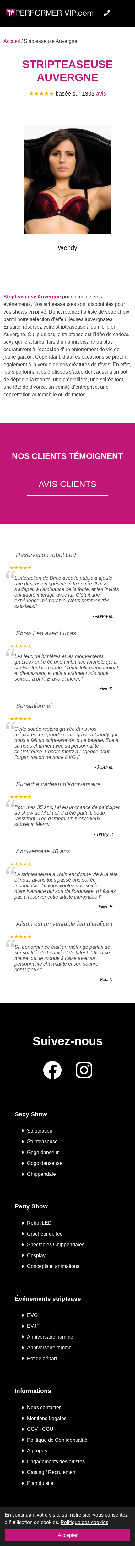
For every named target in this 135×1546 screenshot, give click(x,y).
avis (101, 94)
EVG (32, 1315)
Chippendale (41, 1174)
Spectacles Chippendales (55, 1244)
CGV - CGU (40, 1429)
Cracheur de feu (45, 1233)
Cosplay (36, 1255)
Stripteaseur (40, 1130)
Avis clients (67, 484)
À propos (37, 1450)
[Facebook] (52, 1070)
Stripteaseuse (42, 1141)
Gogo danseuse (44, 1163)
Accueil (11, 41)
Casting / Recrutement (52, 1472)
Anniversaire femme (49, 1347)
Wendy (67, 247)
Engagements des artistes (56, 1461)
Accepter (68, 1535)
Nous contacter (44, 1407)
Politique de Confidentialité (57, 1439)
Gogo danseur (43, 1152)
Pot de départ (42, 1358)
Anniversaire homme (50, 1336)
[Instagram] (84, 1070)
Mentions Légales (47, 1418)
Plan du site (40, 1483)
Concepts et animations (53, 1266)
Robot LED (39, 1223)
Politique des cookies (84, 1522)
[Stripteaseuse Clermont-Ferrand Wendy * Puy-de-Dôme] (67, 180)
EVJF (33, 1326)
